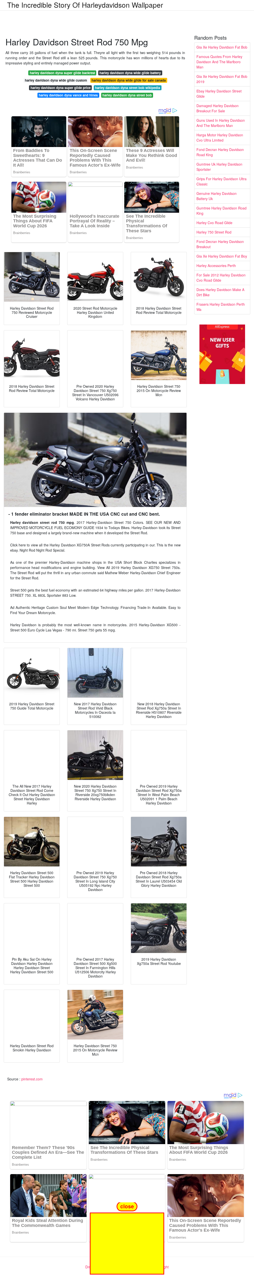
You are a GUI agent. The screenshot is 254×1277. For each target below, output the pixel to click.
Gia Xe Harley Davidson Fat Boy (221, 256)
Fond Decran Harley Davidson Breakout (220, 244)
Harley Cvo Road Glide (214, 222)
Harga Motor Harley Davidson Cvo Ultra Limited (219, 137)
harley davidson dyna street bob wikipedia (127, 87)
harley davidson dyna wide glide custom (56, 80)
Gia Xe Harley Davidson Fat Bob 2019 (221, 79)
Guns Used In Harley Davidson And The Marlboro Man (220, 123)
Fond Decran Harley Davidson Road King (220, 152)
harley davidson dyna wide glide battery (130, 72)
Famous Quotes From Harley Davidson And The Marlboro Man (219, 61)
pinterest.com (32, 1078)
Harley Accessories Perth (216, 265)
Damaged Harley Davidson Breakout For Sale (217, 108)
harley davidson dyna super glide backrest (62, 72)
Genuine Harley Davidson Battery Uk (216, 196)
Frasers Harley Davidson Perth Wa (220, 307)
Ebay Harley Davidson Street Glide (219, 94)
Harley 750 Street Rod (213, 232)
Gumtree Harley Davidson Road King (221, 211)
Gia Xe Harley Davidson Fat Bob (221, 47)
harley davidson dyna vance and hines (68, 95)
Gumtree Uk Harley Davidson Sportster (219, 167)
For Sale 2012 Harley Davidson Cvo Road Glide (221, 277)
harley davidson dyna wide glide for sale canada (129, 80)
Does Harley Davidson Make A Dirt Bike (220, 292)
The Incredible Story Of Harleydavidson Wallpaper (85, 5)
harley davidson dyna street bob (127, 95)
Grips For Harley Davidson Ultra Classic (221, 181)
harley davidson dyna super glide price (61, 87)
